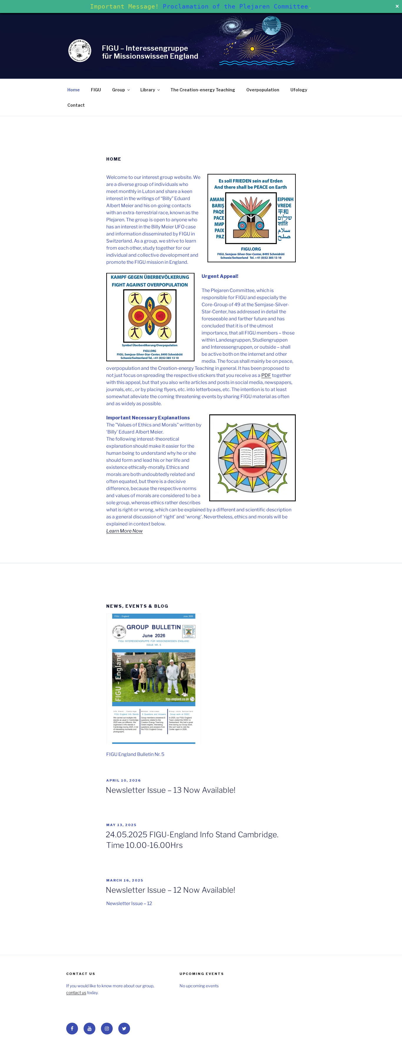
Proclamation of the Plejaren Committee (235, 6)
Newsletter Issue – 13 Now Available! (170, 790)
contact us (76, 992)
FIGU (96, 89)
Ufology (298, 89)
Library (147, 89)
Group (118, 89)
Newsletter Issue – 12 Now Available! (170, 889)
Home (73, 89)
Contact (76, 105)
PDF (266, 375)
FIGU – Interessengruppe (145, 48)
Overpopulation (262, 89)
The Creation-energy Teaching (202, 89)
